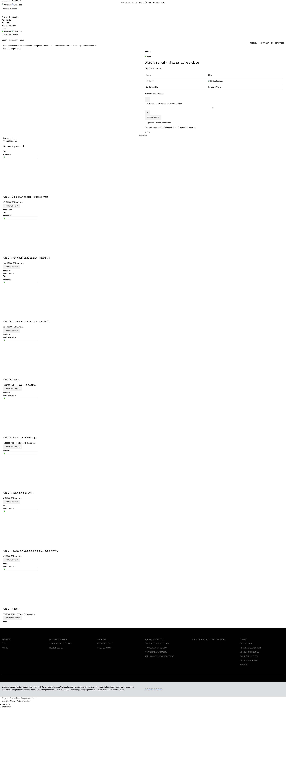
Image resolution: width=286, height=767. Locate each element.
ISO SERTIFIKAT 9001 (249, 660)
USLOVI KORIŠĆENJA (249, 652)
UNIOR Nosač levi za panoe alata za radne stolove (30, 550)
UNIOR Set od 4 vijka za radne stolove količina (163, 103)
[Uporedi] (6, 192)
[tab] (143, 135)
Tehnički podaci (10, 141)
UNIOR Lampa (11, 379)
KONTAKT (244, 664)
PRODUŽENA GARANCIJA (156, 648)
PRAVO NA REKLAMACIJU (156, 652)
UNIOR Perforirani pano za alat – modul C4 (26, 257)
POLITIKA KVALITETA (249, 656)
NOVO (4, 644)
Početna (6, 46)
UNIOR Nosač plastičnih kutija (19, 437)
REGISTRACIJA (56, 648)
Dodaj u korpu (153, 117)
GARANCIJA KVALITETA (155, 639)
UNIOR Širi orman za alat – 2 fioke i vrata (25, 196)
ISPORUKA (101, 639)
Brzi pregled (12, 192)
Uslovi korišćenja (8, 701)
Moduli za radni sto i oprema (54, 46)
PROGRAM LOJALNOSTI (250, 648)
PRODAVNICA (246, 644)
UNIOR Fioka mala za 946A (18, 492)
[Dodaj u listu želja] (18, 192)
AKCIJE (5, 648)
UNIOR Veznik (11, 608)
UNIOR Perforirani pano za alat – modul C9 (26, 321)
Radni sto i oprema (35, 46)
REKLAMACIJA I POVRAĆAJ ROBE (159, 656)
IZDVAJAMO (7, 639)
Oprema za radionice (18, 46)
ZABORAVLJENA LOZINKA (60, 644)
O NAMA (243, 639)
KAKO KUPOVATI (104, 648)
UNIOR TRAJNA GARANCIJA (157, 644)
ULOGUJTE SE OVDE (58, 639)
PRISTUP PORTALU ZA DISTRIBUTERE (209, 639)
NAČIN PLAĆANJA (105, 644)
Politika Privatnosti (24, 701)
